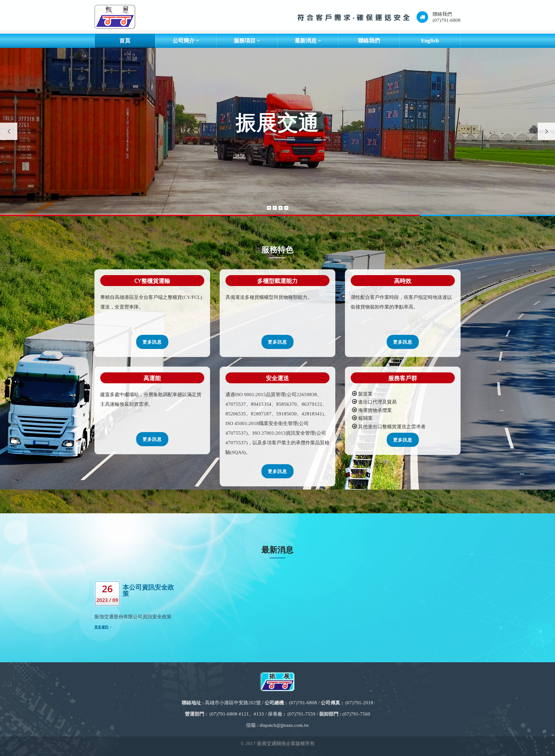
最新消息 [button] (306, 41)
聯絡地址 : (193, 702)
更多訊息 (152, 342)
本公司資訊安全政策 (148, 590)
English (430, 41)
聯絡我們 (369, 41)
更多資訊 (101, 626)
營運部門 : (196, 714)
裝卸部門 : (330, 714)
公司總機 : (276, 702)
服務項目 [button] (245, 41)
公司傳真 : (332, 702)
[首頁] (114, 17)
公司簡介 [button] (184, 41)
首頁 (124, 41)
